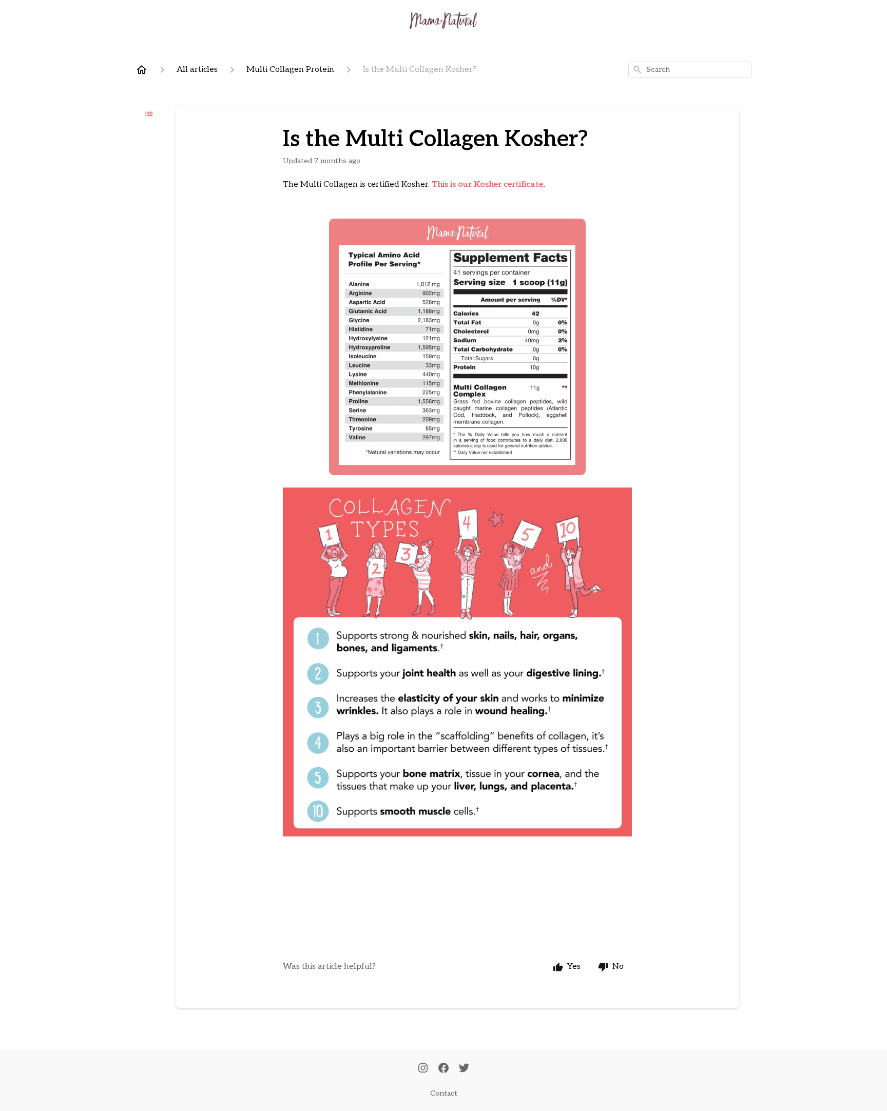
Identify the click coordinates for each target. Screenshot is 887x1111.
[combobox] (689, 70)
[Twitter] (464, 1069)
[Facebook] (443, 1069)
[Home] (142, 70)
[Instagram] (423, 1069)
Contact (443, 1093)
